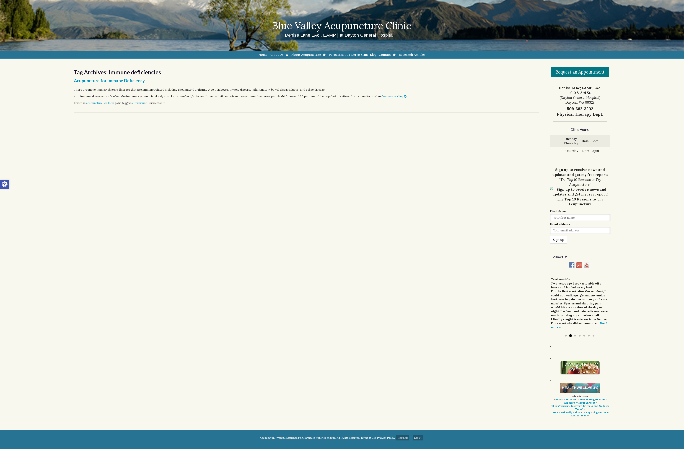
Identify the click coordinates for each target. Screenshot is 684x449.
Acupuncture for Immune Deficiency (109, 80)
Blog (373, 55)
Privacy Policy (385, 437)
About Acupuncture (306, 55)
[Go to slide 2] (570, 336)
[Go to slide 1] (566, 336)
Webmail (403, 437)
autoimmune (139, 103)
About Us (277, 55)
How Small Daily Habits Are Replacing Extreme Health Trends (581, 414)
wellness (109, 103)
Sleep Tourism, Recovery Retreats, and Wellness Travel (580, 407)
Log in (417, 437)
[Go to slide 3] (575, 336)
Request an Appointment (580, 72)
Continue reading (393, 96)
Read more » (568, 331)
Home (263, 55)
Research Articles (412, 55)
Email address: (560, 224)
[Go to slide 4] (579, 336)
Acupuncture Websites (273, 437)
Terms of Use (368, 437)
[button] (4, 184)
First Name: (558, 211)
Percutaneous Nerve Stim (348, 55)
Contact (385, 55)
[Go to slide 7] (593, 336)
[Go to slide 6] (589, 336)
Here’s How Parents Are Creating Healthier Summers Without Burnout (581, 401)
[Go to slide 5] (584, 336)
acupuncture (94, 103)
